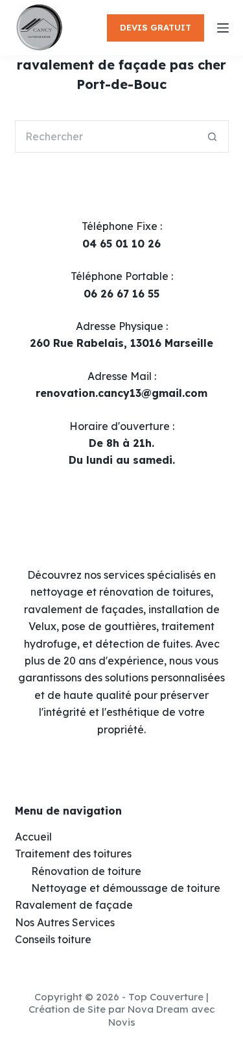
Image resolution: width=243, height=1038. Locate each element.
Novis (121, 1022)
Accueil (33, 836)
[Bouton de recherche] (212, 136)
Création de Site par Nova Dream (109, 1009)
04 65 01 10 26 (121, 243)
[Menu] (223, 28)
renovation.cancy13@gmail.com (121, 392)
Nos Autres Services (65, 922)
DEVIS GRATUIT (155, 27)
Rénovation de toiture (86, 871)
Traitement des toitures (73, 853)
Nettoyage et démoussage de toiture (125, 887)
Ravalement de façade (74, 904)
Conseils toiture (53, 939)
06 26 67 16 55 (121, 293)
